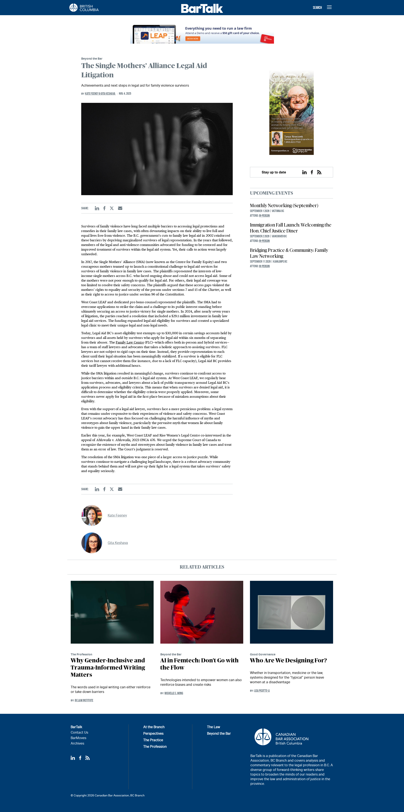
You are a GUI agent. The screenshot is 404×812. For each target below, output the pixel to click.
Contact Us (79, 732)
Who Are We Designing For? (288, 661)
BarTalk (76, 727)
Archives (77, 743)
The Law (213, 727)
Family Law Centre (130, 342)
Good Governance (262, 654)
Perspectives (153, 733)
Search (317, 7)
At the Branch (154, 727)
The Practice (153, 740)
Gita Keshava (108, 93)
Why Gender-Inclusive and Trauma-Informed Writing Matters (108, 668)
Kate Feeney (93, 93)
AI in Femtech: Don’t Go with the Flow (199, 664)
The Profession (81, 654)
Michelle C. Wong (174, 693)
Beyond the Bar (91, 58)
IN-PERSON (264, 215)
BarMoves (78, 738)
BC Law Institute (84, 700)
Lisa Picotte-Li (262, 690)
